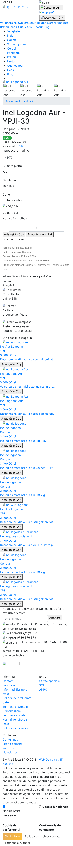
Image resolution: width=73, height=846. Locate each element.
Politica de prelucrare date (42, 836)
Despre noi (10, 685)
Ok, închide (12, 836)
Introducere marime (16, 150)
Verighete (6, 22)
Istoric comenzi (13, 744)
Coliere (24, 22)
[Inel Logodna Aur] (15, 81)
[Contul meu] (51, 7)
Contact (8, 681)
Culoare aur (10, 212)
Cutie (6, 194)
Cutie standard (13, 200)
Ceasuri (38, 27)
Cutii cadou (25, 27)
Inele (16, 22)
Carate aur (10, 180)
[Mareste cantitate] (68, 227)
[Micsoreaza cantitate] (5, 227)
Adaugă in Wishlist (39, 234)
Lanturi (13, 27)
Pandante (62, 22)
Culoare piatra (12, 166)
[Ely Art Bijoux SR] (15, 6)
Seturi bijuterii (38, 22)
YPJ (21, 146)
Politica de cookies (15, 728)
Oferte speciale (49, 681)
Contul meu (10, 739)
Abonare (55, 618)
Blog (47, 27)
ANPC (43, 689)
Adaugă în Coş (11, 364)
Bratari (4, 27)
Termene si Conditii (16, 706)
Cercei (51, 22)
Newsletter (10, 752)
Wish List (9, 748)
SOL (42, 685)
